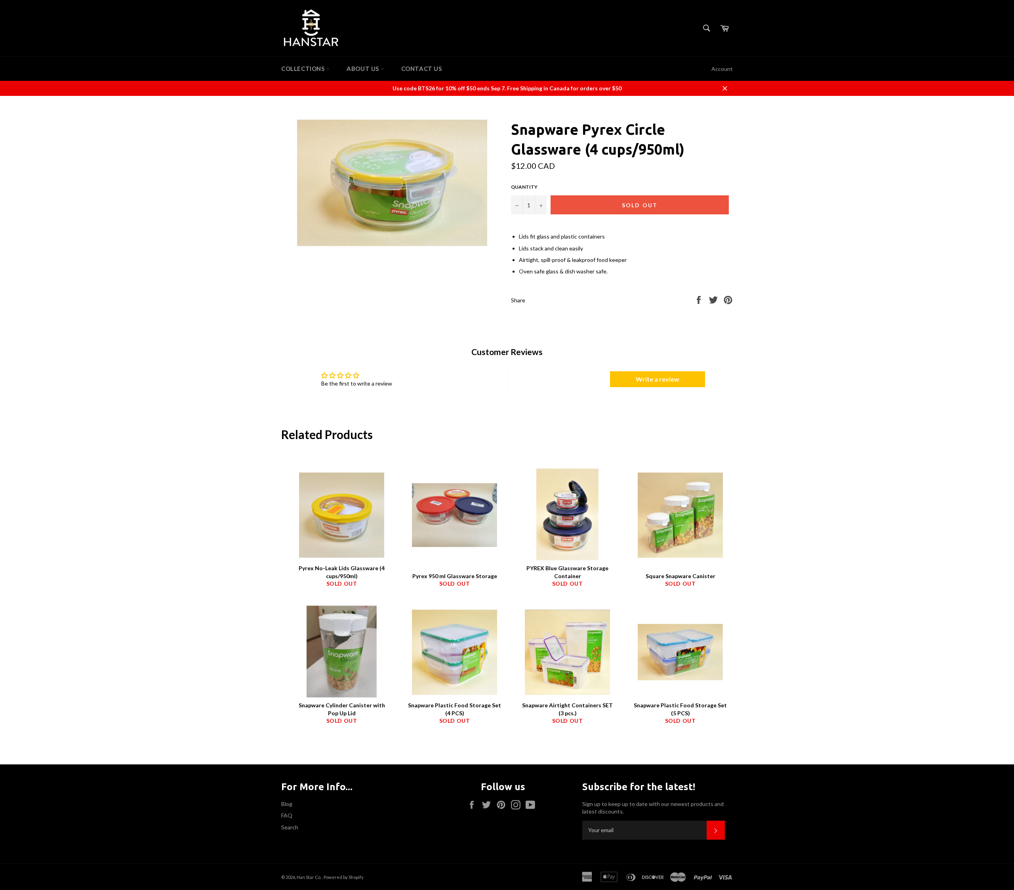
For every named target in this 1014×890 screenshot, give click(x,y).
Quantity (524, 187)
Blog (286, 803)
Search (289, 827)
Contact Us (421, 68)
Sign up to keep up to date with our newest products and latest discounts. (653, 807)
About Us (363, 68)
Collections (303, 68)
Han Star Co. (309, 877)
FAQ (286, 815)
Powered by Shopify (344, 877)
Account (722, 68)
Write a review (657, 379)
